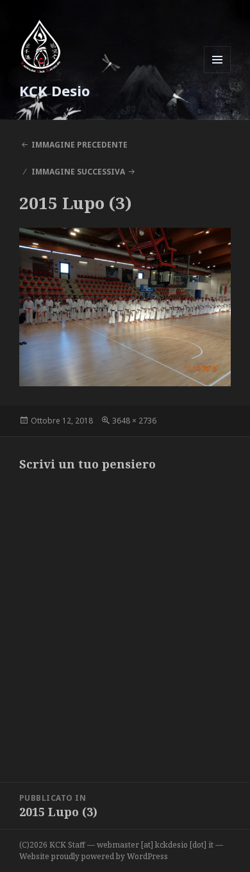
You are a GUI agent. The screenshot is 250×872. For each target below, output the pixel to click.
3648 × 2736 (134, 420)
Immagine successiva (78, 171)
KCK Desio (54, 90)
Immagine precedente (79, 144)
